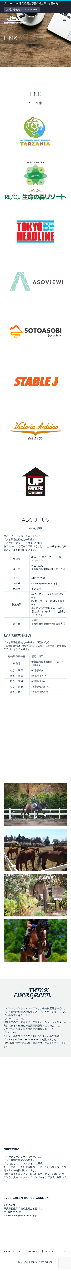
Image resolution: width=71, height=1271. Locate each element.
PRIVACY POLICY (12, 1251)
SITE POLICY (33, 1251)
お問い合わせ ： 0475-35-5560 (21, 9)
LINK (65, 1251)
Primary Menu (64, 19)
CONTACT (50, 1251)
